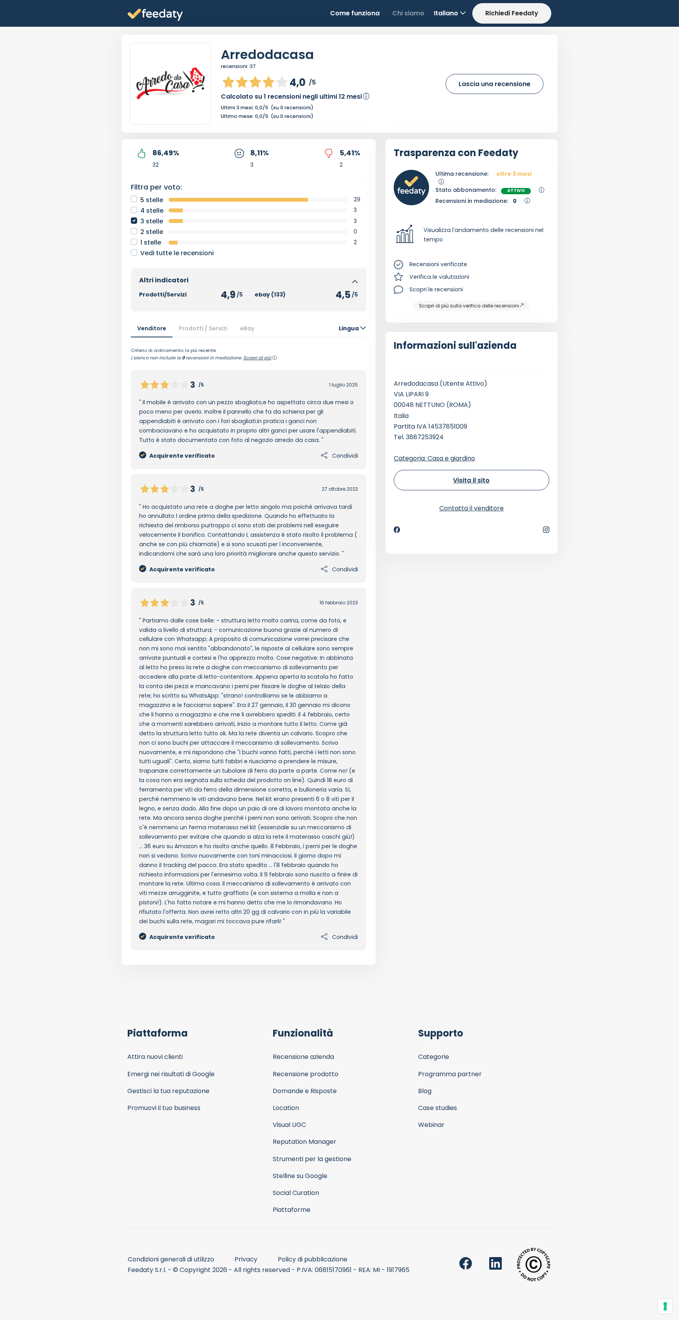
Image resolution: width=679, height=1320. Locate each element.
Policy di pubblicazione (312, 1259)
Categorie (433, 1056)
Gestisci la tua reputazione (168, 1090)
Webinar (431, 1124)
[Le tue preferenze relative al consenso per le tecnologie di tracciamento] (665, 1306)
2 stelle (151, 231)
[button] (472, 235)
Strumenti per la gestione (312, 1159)
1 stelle (150, 242)
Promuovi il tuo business (163, 1107)
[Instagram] (546, 530)
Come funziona (355, 13)
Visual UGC (289, 1124)
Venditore (151, 328)
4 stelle (151, 210)
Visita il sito (471, 480)
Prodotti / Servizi (203, 328)
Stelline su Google (300, 1175)
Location (286, 1107)
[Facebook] (397, 530)
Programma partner (450, 1074)
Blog (424, 1090)
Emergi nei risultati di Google (171, 1074)
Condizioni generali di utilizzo (171, 1259)
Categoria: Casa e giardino (434, 458)
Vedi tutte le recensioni (177, 253)
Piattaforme (291, 1209)
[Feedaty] (155, 15)
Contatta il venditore (471, 508)
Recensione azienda (303, 1056)
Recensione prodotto (305, 1074)
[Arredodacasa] (170, 83)
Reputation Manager (304, 1141)
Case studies (437, 1107)
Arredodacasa (267, 54)
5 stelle (151, 199)
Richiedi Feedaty (511, 13)
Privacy (246, 1259)
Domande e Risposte (305, 1090)
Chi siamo (408, 13)
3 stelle (151, 221)
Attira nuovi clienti (155, 1056)
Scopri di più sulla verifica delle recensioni (469, 305)
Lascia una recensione (494, 83)
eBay (247, 328)
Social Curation (296, 1192)
